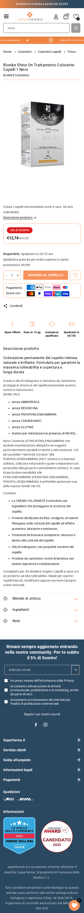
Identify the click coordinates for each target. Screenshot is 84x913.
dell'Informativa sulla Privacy (54, 680)
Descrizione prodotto (18, 217)
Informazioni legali (17, 770)
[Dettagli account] (56, 17)
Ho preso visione (42, 680)
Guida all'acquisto (17, 760)
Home (7, 51)
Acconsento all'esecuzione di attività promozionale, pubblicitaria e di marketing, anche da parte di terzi (44, 690)
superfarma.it (18, 867)
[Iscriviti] (75, 670)
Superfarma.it (14, 740)
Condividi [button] (16, 306)
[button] (6, 16)
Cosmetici (25, 51)
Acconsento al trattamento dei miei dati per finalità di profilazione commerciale (40, 701)
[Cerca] (76, 28)
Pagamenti (11, 780)
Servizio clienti (14, 750)
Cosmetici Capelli (50, 51)
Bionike (8, 75)
